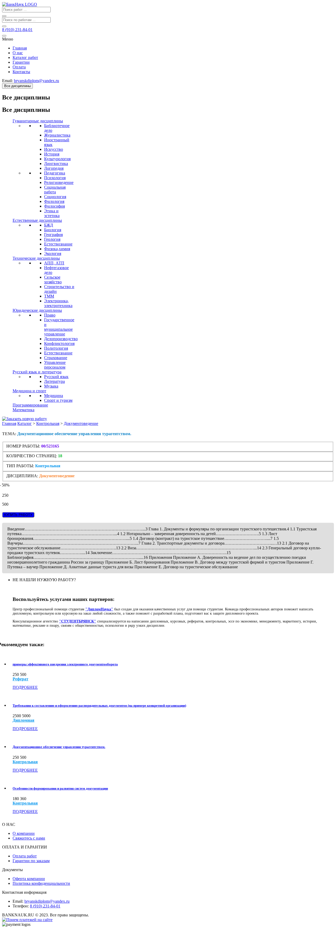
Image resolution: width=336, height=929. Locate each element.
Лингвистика (56, 163)
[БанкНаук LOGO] (19, 4)
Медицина (53, 395)
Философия (54, 206)
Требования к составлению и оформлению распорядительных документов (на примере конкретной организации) (99, 705)
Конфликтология (59, 343)
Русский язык (56, 376)
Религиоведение (59, 182)
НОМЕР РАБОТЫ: (23, 446)
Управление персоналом (55, 364)
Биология (52, 230)
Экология (52, 253)
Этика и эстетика (52, 213)
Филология (54, 201)
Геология (52, 239)
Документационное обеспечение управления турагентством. (59, 747)
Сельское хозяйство (53, 279)
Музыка (51, 386)
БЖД (48, 225)
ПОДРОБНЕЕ (25, 687)
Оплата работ (25, 856)
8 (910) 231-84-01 (45, 906)
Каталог (24, 423)
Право (49, 315)
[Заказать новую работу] (24, 418)
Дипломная (23, 720)
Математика (23, 410)
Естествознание (58, 244)
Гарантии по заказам (31, 860)
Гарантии (21, 62)
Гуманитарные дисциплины (38, 121)
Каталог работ (25, 57)
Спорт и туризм (58, 400)
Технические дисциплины (36, 258)
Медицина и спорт (29, 391)
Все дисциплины (17, 86)
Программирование (30, 405)
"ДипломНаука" (99, 609)
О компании (24, 833)
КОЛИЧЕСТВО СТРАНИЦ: (31, 456)
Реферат (20, 679)
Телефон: (21, 906)
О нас (18, 53)
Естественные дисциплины (37, 220)
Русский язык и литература (37, 372)
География (53, 234)
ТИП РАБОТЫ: (20, 466)
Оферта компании (29, 878)
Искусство (53, 149)
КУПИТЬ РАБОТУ (18, 515)
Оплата (19, 67)
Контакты (21, 71)
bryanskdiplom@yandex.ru (47, 901)
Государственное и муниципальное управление (59, 327)
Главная (20, 48)
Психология (55, 177)
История (51, 154)
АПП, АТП (54, 263)
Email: (18, 901)
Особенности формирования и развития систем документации (60, 788)
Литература (54, 381)
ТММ (49, 296)
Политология (56, 348)
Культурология (57, 159)
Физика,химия (57, 249)
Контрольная (47, 423)
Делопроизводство (61, 339)
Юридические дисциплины (37, 310)
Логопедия (54, 168)
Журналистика (57, 135)
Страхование (55, 357)
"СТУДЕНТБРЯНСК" (77, 621)
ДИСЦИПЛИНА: (22, 476)
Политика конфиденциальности (41, 883)
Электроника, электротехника (58, 303)
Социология (55, 196)
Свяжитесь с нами (29, 838)
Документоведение (81, 423)
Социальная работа (55, 189)
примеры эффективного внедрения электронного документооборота (65, 664)
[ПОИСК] (4, 16)
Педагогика (54, 173)
